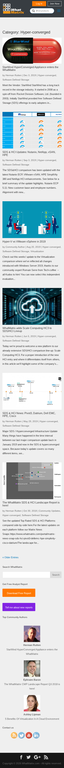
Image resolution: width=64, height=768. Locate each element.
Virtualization (37, 251)
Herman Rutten (13, 75)
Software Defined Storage (15, 79)
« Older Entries (10, 557)
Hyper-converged (47, 75)
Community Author (15, 247)
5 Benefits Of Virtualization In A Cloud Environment (32, 718)
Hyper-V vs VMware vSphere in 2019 (24, 241)
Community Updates (49, 510)
